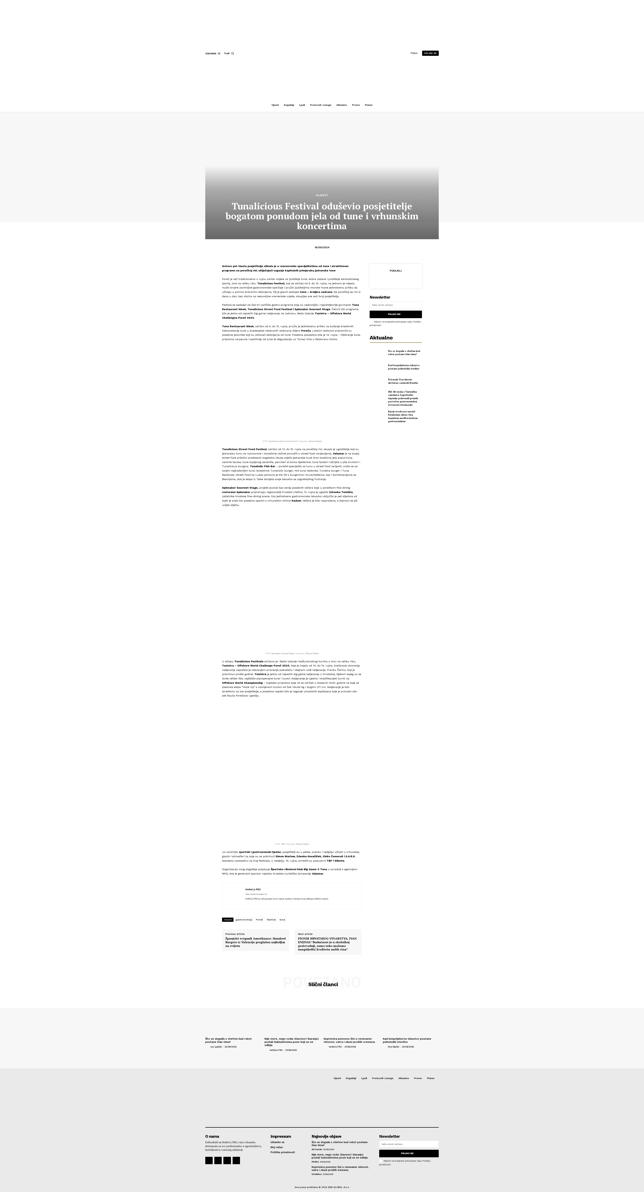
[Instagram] (218, 1160)
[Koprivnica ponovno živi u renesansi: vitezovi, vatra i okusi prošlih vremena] (352, 1014)
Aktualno (317, 1149)
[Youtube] (236, 1160)
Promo (315, 1162)
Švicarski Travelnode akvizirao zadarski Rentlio (403, 381)
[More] (411, 279)
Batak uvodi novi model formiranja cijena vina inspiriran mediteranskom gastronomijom (403, 416)
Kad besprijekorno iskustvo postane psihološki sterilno (404, 367)
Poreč (259, 919)
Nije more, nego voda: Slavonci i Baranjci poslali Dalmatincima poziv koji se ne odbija (291, 1042)
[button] (229, 53)
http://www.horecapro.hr (256, 894)
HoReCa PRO (253, 889)
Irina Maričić (393, 1046)
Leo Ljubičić (216, 1046)
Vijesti (322, 195)
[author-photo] (207, 1047)
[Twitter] (388, 279)
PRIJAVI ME (394, 314)
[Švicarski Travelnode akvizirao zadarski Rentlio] (377, 381)
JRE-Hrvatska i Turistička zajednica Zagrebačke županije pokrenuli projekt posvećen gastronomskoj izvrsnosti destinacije (403, 398)
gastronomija (244, 919)
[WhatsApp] (403, 279)
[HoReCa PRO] (234, 896)
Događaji (317, 1174)
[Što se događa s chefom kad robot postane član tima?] (377, 352)
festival (271, 919)
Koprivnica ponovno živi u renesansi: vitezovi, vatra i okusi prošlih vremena (349, 1040)
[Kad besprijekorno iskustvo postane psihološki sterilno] (377, 366)
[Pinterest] (395, 279)
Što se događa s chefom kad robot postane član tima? (404, 352)
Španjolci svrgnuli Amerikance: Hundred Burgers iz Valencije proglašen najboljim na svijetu (255, 942)
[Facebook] (380, 279)
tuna (282, 919)
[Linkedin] (246, 903)
